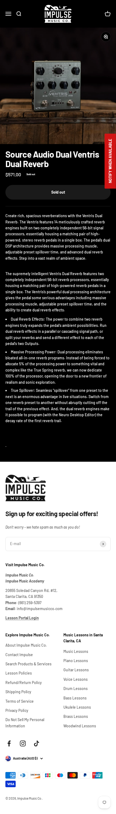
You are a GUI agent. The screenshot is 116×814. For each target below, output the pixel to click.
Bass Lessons (75, 698)
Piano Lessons (75, 660)
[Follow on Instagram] (22, 743)
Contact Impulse (19, 654)
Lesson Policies (18, 673)
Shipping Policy (18, 691)
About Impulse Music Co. (26, 645)
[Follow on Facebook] (9, 743)
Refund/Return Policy (23, 682)
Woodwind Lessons (79, 726)
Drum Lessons (75, 688)
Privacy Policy (16, 710)
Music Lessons (75, 651)
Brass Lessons (75, 716)
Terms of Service (19, 701)
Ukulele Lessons (77, 707)
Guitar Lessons (76, 670)
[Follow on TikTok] (36, 743)
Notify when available (110, 161)
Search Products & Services (28, 664)
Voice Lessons (75, 679)
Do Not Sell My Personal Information (24, 722)
